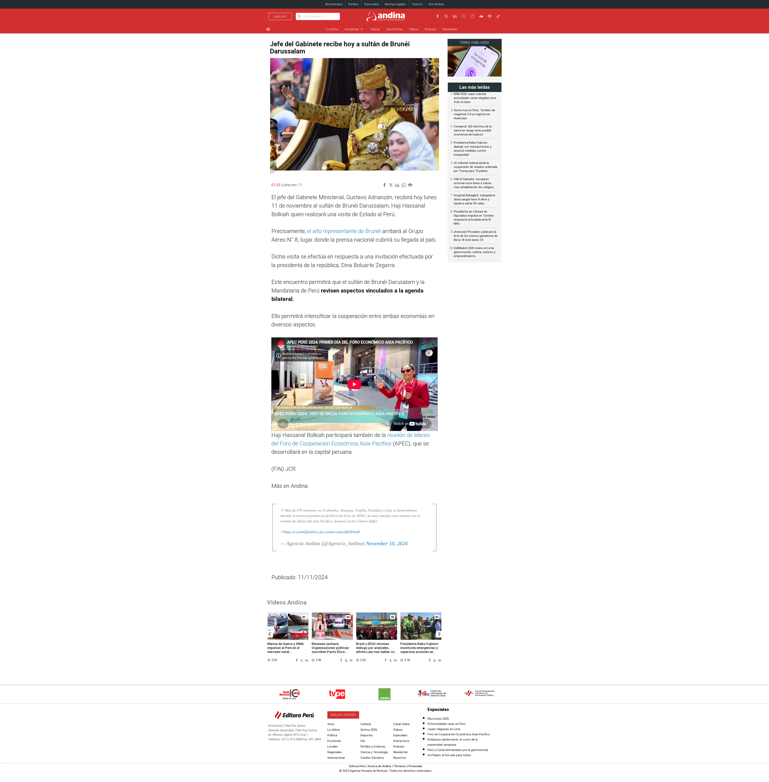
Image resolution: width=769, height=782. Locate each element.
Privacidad (415, 766)
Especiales (371, 4)
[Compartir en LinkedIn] (307, 660)
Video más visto (474, 42)
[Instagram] (472, 16)
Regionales (334, 752)
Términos (400, 766)
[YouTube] (464, 16)
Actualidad (354, 29)
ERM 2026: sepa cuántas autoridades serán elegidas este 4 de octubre (475, 98)
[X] (446, 16)
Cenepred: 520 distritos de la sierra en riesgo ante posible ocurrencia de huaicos (473, 130)
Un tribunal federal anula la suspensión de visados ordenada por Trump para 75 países (475, 167)
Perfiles (353, 4)
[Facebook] (438, 16)
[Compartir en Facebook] (297, 660)
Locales (332, 746)
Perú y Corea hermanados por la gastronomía (458, 750)
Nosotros (399, 758)
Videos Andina (287, 602)
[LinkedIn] (455, 16)
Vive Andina (436, 4)
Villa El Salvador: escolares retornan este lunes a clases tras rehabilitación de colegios (474, 183)
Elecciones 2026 (438, 718)
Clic (362, 741)
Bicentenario (333, 4)
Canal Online (394, 29)
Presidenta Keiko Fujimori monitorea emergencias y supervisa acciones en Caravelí (419, 650)
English (280, 16)
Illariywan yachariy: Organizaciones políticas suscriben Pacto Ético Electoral (330, 650)
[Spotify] (490, 16)
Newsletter (450, 29)
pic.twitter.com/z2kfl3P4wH (340, 532)
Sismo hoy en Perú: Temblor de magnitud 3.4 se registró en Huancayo (474, 114)
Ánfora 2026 (368, 730)
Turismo (417, 4)
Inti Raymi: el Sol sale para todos (449, 755)
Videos (413, 29)
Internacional (336, 758)
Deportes (366, 735)
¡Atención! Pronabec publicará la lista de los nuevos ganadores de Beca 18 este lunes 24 (475, 236)
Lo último (332, 29)
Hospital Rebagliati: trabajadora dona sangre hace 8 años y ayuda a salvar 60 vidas (474, 199)
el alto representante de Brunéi (344, 231)
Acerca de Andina (379, 766)
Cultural (365, 724)
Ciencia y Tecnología (374, 752)
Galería (375, 29)
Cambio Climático (372, 758)
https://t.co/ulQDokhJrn (301, 532)
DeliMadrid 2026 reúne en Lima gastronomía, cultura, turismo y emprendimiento (474, 252)
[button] (269, 634)
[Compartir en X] (302, 660)
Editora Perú (357, 766)
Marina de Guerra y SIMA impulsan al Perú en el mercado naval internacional (285, 650)
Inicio (330, 724)
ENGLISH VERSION (343, 714)
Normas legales (395, 4)
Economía (334, 741)
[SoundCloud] (481, 16)
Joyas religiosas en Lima (444, 729)
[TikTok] (498, 16)
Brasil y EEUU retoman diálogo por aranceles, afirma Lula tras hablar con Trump (376, 650)
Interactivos (401, 741)
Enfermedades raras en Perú (446, 724)
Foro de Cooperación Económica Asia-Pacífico (459, 734)
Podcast (430, 29)
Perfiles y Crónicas (372, 746)
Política (332, 735)
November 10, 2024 (387, 543)
